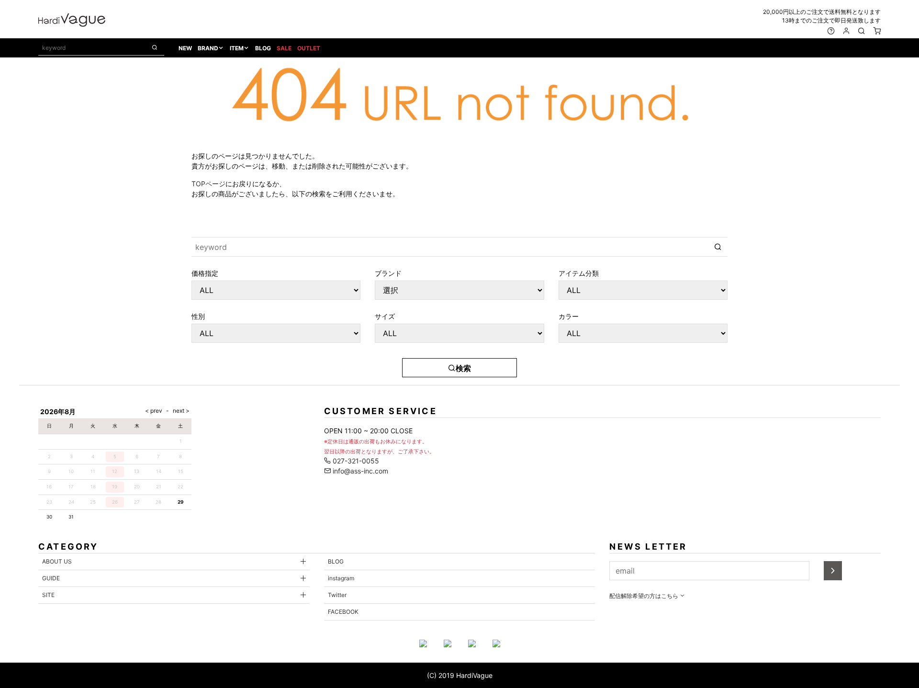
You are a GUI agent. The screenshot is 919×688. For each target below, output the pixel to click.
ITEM (237, 48)
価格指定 (204, 273)
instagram (341, 578)
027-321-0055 (355, 461)
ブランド (388, 273)
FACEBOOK (343, 611)
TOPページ (208, 184)
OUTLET (308, 48)
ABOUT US (57, 561)
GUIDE (51, 578)
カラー (569, 316)
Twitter (337, 594)
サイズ (385, 316)
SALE (284, 48)
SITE (48, 594)
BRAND (208, 48)
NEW (185, 48)
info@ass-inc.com (359, 471)
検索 (463, 368)
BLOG (263, 48)
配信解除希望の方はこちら (644, 595)
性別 (198, 316)
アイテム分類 (579, 273)
